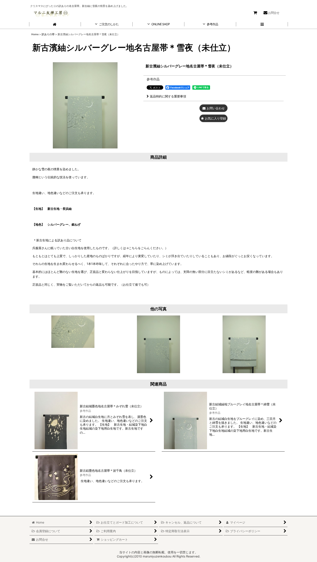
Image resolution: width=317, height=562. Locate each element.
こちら (133, 248)
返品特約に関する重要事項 (168, 96)
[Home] (55, 24)
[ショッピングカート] (255, 13)
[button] (262, 24)
